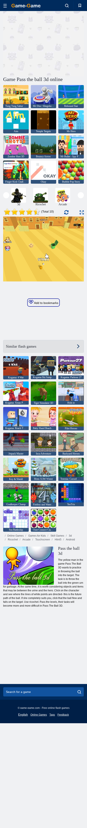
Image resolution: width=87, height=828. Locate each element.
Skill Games (57, 535)
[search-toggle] (66, 5)
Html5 (57, 539)
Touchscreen (42, 539)
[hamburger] (5, 6)
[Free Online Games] (26, 5)
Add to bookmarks (45, 303)
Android (70, 539)
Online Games (15, 535)
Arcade (26, 539)
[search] (79, 692)
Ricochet (12, 539)
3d (70, 535)
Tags (52, 714)
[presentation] (6, 195)
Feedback (63, 714)
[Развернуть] (82, 212)
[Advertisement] (38, 43)
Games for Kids (37, 535)
